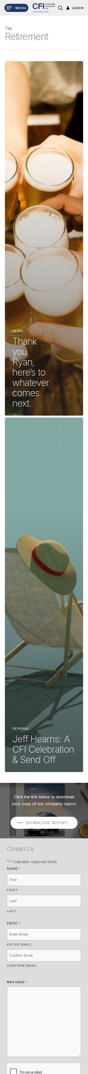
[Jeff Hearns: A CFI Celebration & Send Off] (44, 595)
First (12, 890)
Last (12, 911)
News (17, 331)
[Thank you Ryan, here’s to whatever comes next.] (44, 238)
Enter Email (19, 944)
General (20, 728)
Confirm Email (22, 965)
